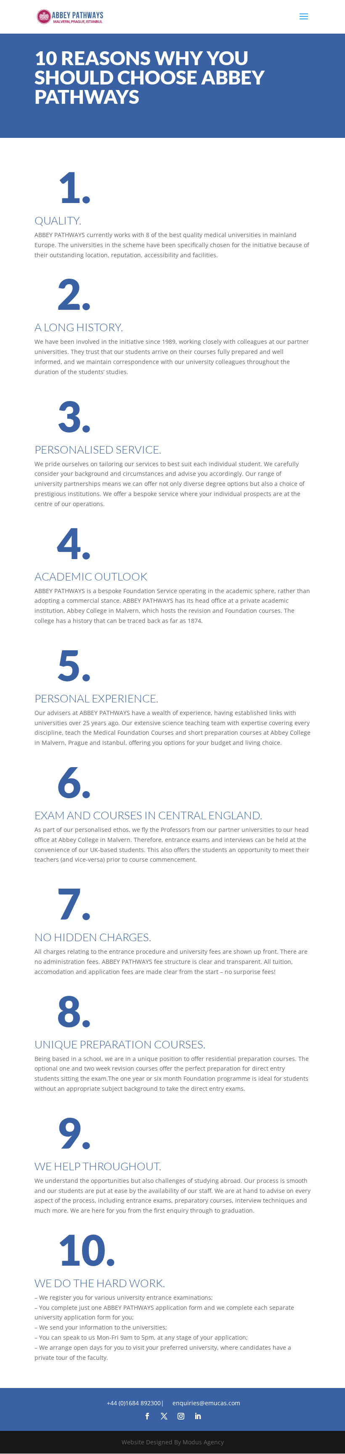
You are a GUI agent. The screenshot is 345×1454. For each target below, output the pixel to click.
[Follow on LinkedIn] (197, 1416)
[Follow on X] (164, 1416)
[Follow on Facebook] (147, 1416)
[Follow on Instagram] (181, 1416)
